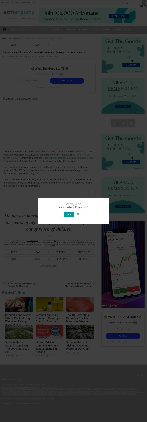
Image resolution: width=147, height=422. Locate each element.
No (78, 214)
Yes (69, 214)
